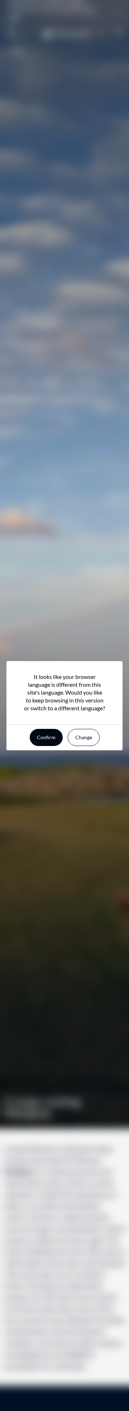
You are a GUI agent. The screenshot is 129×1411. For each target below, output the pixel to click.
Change (83, 737)
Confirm (46, 737)
